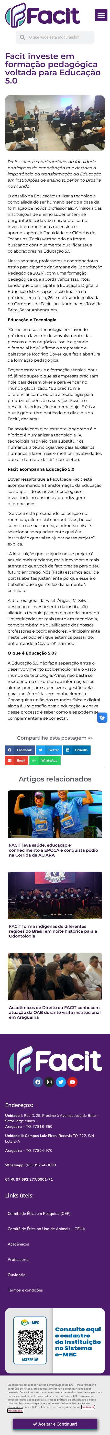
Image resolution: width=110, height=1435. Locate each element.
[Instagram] (49, 1082)
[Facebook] (38, 1082)
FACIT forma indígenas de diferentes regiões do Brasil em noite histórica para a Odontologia (53, 931)
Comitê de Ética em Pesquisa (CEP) (39, 1213)
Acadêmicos (18, 1244)
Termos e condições (25, 1290)
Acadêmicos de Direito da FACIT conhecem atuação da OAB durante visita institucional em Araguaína (55, 1012)
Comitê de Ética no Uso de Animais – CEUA (46, 1229)
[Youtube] (72, 1082)
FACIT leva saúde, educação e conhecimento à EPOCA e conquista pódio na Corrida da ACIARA (53, 850)
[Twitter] (61, 1082)
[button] (101, 15)
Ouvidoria (16, 1275)
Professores (18, 1259)
